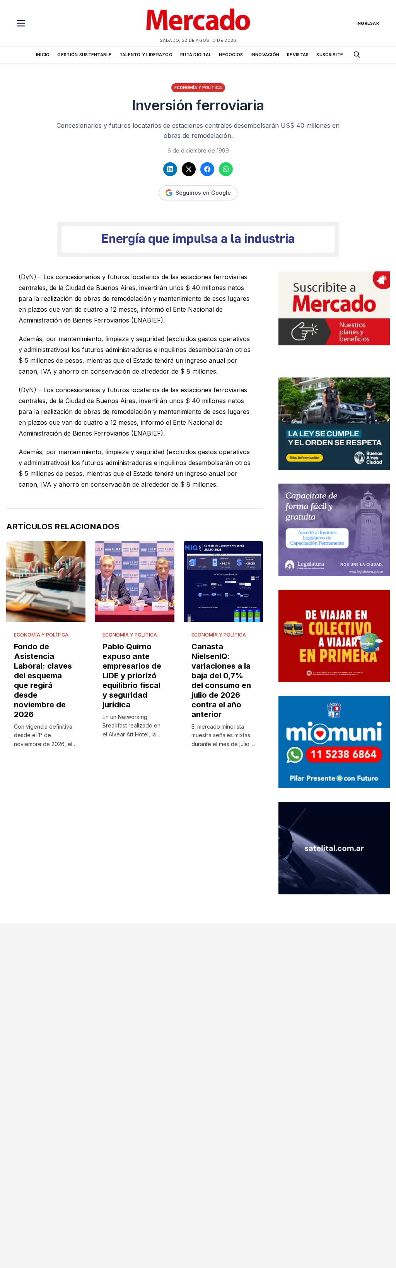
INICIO (43, 54)
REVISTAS (298, 54)
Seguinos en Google (203, 192)
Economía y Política (198, 87)
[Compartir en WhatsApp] (226, 169)
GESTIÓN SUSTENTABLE (84, 54)
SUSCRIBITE (329, 54)
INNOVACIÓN (265, 54)
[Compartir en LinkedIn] (170, 169)
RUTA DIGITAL (195, 54)
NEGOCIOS (231, 54)
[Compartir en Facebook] (207, 169)
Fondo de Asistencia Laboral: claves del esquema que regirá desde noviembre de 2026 (43, 680)
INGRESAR (368, 23)
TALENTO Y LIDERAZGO (145, 54)
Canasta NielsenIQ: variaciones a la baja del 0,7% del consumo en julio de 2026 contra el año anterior (221, 680)
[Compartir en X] (189, 169)
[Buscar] (357, 55)
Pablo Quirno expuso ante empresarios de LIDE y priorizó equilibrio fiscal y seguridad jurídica (131, 675)
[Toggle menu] (20, 23)
